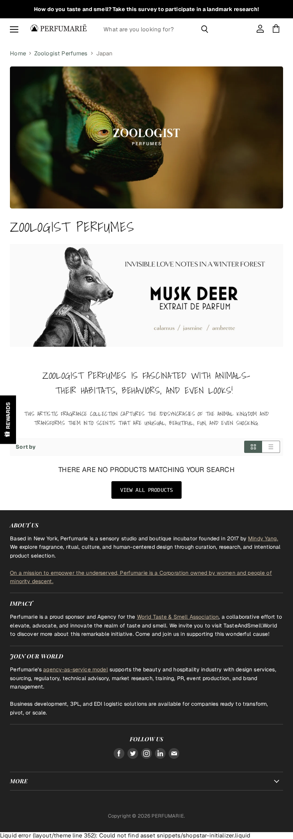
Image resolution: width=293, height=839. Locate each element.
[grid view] (253, 447)
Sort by (25, 447)
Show (8, 419)
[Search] (205, 29)
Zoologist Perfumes (61, 53)
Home (18, 53)
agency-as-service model (75, 669)
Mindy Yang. (263, 538)
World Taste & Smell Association (178, 616)
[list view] (271, 447)
